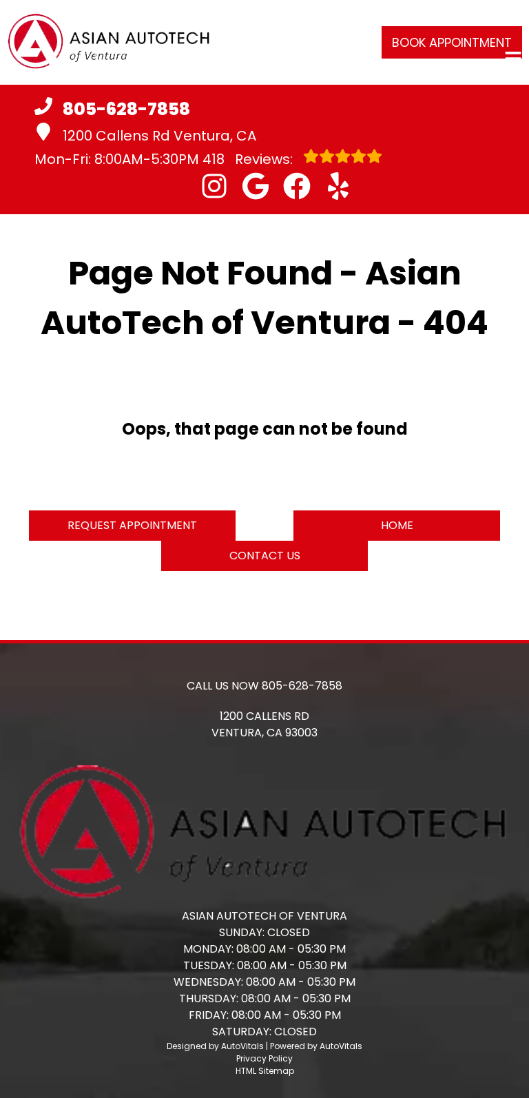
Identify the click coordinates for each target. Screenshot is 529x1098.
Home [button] (397, 525)
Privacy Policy (264, 1058)
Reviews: (249, 159)
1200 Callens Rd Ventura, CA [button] (159, 135)
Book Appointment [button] (452, 42)
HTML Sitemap (265, 1071)
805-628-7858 (302, 686)
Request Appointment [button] (132, 525)
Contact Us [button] (264, 555)
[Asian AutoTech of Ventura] (109, 42)
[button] (214, 186)
